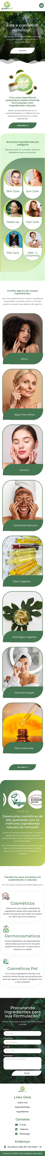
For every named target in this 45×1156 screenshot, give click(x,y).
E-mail (6, 1047)
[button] (41, 5)
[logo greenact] (7, 5)
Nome (6, 1029)
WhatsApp (8, 1038)
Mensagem (8, 1055)
